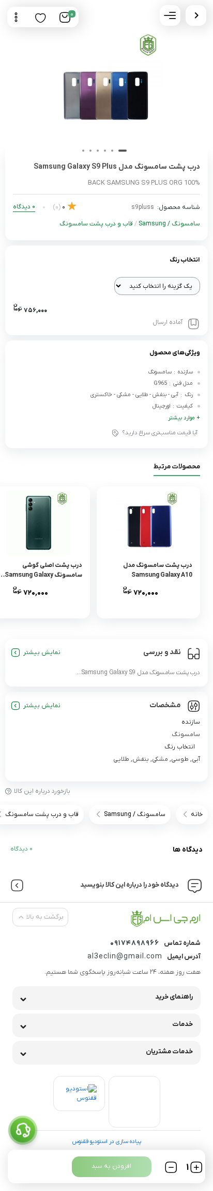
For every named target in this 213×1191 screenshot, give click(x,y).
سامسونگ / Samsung (169, 224)
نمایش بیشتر (41, 652)
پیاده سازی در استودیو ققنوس (106, 1141)
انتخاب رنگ (185, 260)
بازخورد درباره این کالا (42, 791)
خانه (197, 814)
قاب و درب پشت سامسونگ (96, 224)
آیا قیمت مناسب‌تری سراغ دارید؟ (160, 432)
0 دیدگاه (21, 849)
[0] (64, 17)
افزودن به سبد (111, 1166)
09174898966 (134, 943)
